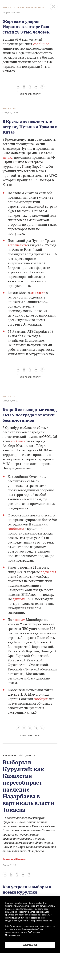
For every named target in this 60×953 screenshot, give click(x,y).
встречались (17, 245)
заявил (8, 157)
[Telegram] (36, 86)
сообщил (18, 441)
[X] (30, 86)
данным (19, 599)
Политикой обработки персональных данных (24, 931)
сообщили (16, 529)
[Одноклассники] (24, 86)
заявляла (38, 293)
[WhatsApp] (42, 86)
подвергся (48, 572)
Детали (30, 755)
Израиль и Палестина (30, 7)
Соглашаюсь (30, 944)
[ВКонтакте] (18, 86)
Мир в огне (9, 7)
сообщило (41, 44)
